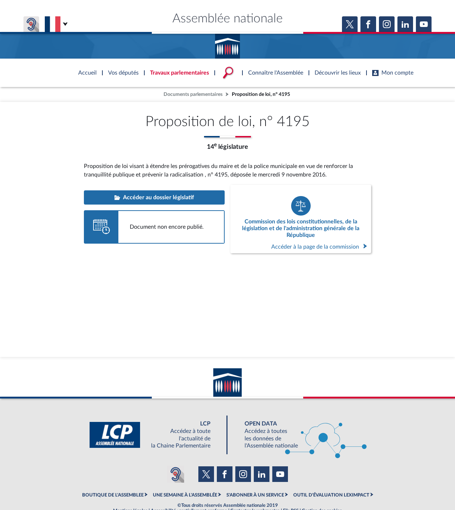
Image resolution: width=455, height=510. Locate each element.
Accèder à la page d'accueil (227, 43)
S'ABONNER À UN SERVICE (255, 495)
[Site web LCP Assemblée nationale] (156, 435)
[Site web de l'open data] (299, 435)
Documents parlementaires (193, 94)
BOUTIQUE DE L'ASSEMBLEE (113, 495)
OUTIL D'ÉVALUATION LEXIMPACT (331, 495)
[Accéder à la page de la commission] (300, 219)
